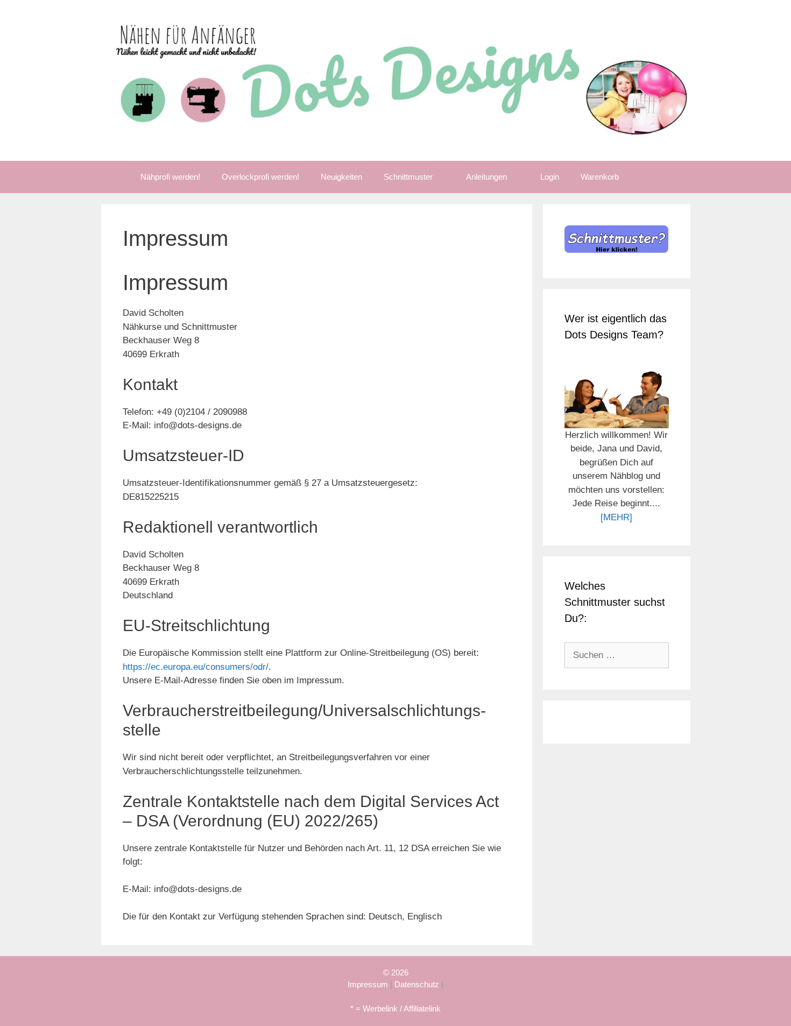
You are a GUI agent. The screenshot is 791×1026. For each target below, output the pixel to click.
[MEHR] (616, 517)
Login (549, 176)
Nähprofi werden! (170, 176)
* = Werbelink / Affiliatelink (395, 1008)
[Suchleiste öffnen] (645, 177)
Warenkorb (600, 176)
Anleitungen (486, 176)
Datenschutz (416, 984)
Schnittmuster (408, 176)
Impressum (368, 984)
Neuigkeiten (341, 176)
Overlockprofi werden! (260, 176)
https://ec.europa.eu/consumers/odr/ (196, 667)
